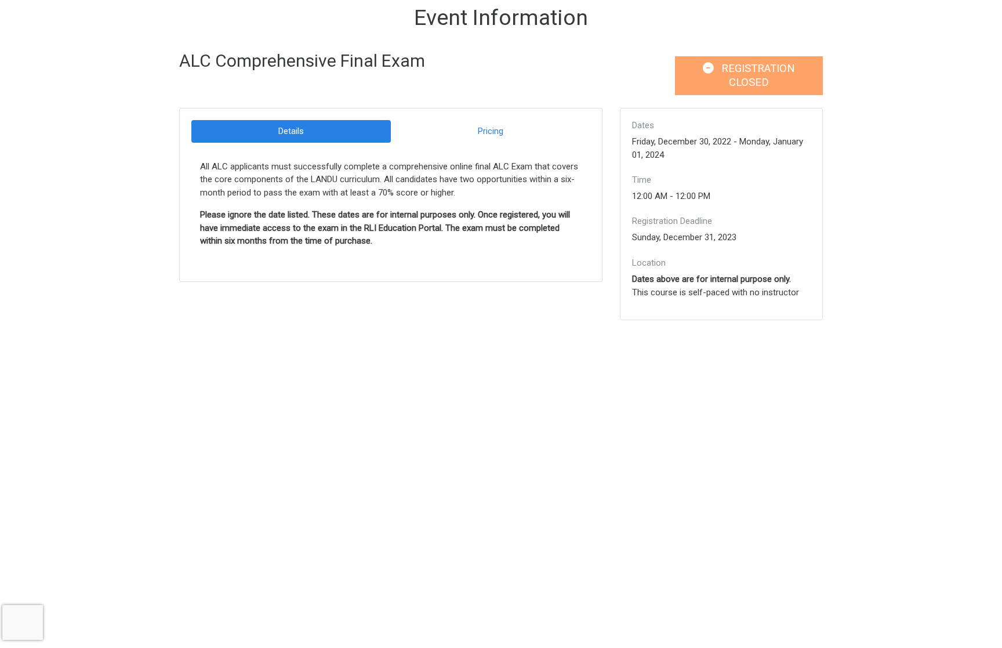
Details (291, 131)
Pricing (490, 131)
